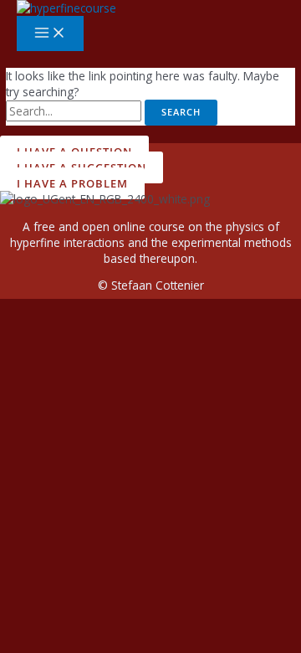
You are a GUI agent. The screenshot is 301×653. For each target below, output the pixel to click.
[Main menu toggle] (50, 33)
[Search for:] (75, 111)
